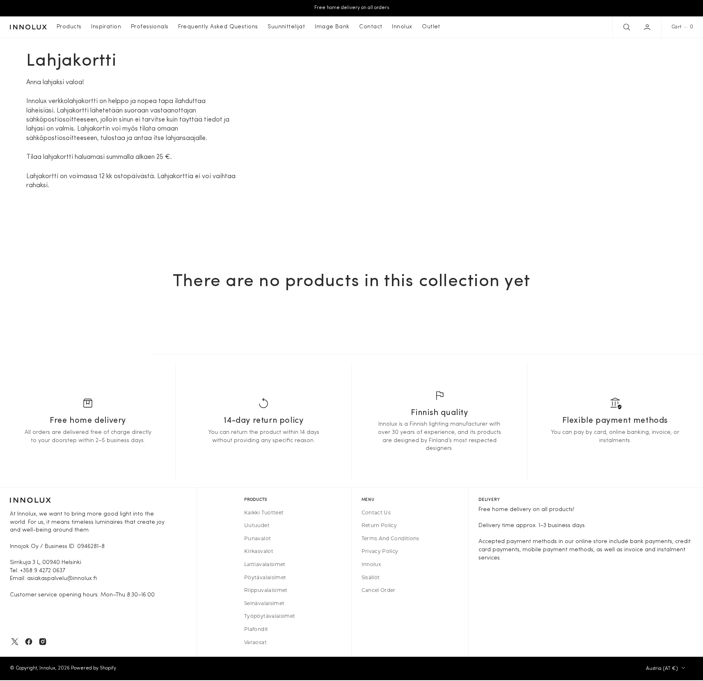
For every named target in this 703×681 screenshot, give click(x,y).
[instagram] (43, 642)
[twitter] (15, 642)
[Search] (626, 27)
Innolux (47, 668)
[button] (648, 27)
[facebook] (29, 642)
